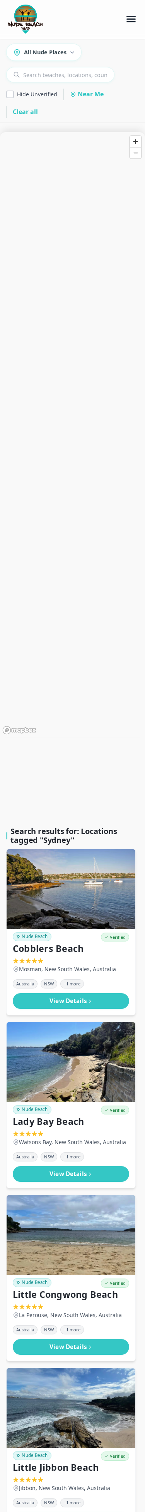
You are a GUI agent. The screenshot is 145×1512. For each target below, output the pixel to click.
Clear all (25, 111)
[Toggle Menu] (131, 19)
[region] (72, 434)
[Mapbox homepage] (19, 730)
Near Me (91, 94)
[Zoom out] (135, 152)
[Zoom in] (135, 141)
